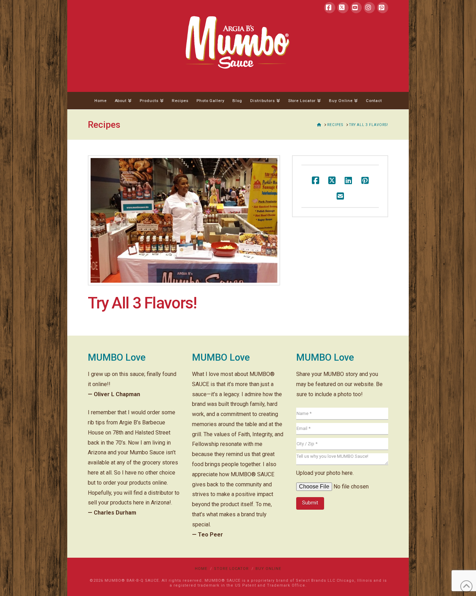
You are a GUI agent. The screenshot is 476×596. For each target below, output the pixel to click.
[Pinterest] (382, 7)
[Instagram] (369, 7)
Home (201, 568)
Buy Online (268, 568)
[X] (342, 7)
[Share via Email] (340, 196)
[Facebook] (329, 7)
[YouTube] (356, 7)
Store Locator (231, 568)
